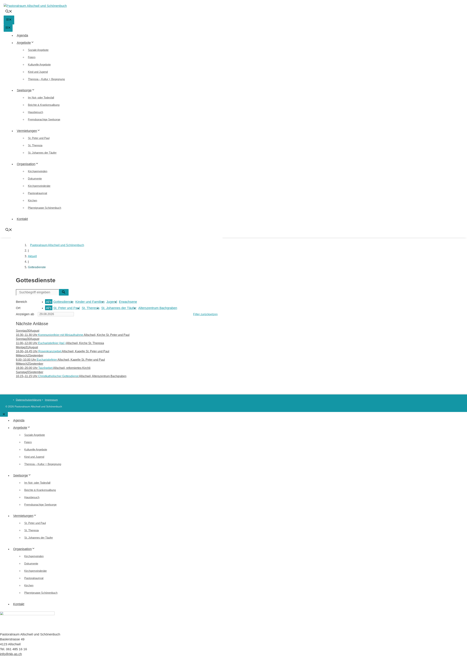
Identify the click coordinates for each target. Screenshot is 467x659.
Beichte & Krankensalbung (43, 104)
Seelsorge (24, 90)
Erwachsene (128, 302)
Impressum (51, 399)
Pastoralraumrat (37, 193)
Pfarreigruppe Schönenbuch (44, 207)
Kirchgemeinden (37, 171)
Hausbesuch (35, 112)
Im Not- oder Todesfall (41, 97)
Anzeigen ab (25, 314)
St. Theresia (35, 145)
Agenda (22, 35)
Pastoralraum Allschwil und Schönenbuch (57, 245)
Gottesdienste (63, 302)
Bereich (21, 302)
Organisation (26, 164)
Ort (18, 308)
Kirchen (32, 200)
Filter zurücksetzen (205, 314)
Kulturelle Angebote (39, 64)
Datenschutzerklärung (28, 399)
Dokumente (35, 178)
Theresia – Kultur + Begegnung (46, 79)
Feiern (31, 57)
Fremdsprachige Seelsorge (44, 119)
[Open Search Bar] (9, 12)
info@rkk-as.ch (11, 654)
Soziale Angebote (38, 49)
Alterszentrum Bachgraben (157, 308)
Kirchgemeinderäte (39, 185)
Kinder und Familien (90, 302)
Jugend (111, 302)
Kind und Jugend (38, 71)
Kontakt (22, 219)
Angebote (24, 43)
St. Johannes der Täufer (42, 152)
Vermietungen (27, 131)
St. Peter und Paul (38, 138)
